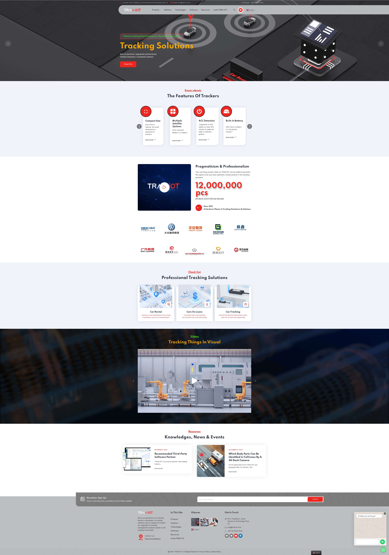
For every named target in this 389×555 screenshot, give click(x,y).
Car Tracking (233, 312)
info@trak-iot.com (184, 3)
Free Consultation (153, 539)
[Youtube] (236, 536)
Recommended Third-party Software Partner (171, 455)
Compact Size (152, 121)
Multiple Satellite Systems (177, 124)
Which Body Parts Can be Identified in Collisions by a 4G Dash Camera (245, 457)
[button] (249, 126)
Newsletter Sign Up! (96, 498)
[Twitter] (231, 536)
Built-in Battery (234, 121)
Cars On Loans (194, 312)
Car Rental (156, 312)
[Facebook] (227, 536)
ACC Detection (207, 121)
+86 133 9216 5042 (256, 3)
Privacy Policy (204, 552)
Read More (56, 64)
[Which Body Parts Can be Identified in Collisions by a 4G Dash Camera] (211, 461)
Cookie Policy (216, 552)
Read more (149, 140)
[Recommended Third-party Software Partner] (137, 459)
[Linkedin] (240, 536)
